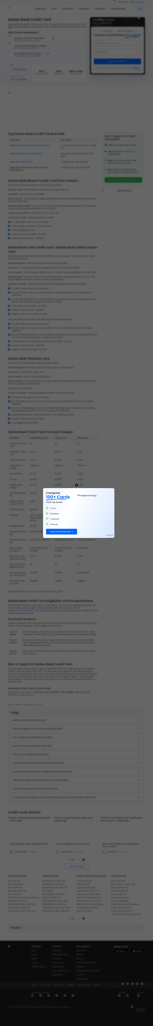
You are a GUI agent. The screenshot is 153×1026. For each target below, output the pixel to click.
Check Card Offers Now (60, 532)
